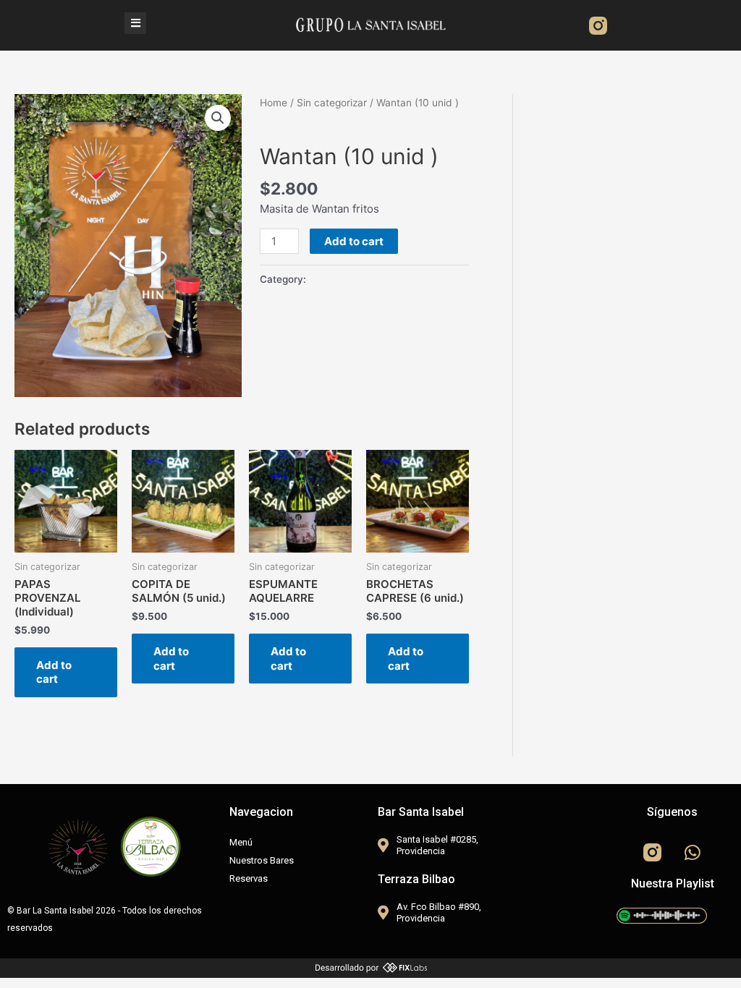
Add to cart (354, 241)
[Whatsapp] (692, 852)
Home (273, 102)
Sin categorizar (332, 102)
